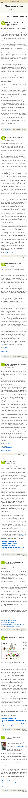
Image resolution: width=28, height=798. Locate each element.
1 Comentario (6, 356)
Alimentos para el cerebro (13, 737)
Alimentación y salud (14, 6)
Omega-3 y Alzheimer (12, 462)
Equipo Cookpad (15, 9)
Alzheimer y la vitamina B (8, 545)
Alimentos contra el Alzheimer (14, 562)
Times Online (24, 613)
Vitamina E (4, 784)
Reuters (6, 347)
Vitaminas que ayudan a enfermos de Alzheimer (13, 624)
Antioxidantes (5, 786)
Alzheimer (19, 615)
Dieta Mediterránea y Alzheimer (9, 620)
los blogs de (11, 1)
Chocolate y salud (5, 351)
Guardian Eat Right (9, 252)
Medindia (22, 535)
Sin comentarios (6, 129)
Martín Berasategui (20, 746)
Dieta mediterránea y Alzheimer (9, 543)
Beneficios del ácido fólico (6, 447)
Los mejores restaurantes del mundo (10, 782)
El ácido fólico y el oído (6, 450)
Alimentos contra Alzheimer (9, 541)
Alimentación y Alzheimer (8, 550)
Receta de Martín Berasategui (9, 780)
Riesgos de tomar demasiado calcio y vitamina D (14, 23)
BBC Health (7, 443)
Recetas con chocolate (6, 352)
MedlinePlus (7, 126)
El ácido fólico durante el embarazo (9, 449)
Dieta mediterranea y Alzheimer (15, 637)
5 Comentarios (6, 255)
